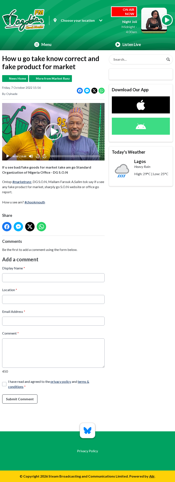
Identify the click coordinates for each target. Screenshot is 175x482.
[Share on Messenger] (87, 91)
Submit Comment (20, 399)
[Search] (168, 59)
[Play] (8, 156)
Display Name (13, 268)
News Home (17, 78)
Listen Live (131, 44)
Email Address (13, 311)
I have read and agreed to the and (48, 384)
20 (38, 156)
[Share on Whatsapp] (102, 91)
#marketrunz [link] (21, 182)
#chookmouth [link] (35, 202)
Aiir (152, 476)
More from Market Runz (53, 78)
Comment (10, 333)
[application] (53, 131)
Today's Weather (128, 151)
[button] (53, 131)
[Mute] (31, 156)
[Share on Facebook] (80, 91)
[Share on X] (94, 91)
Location (9, 290)
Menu (46, 44)
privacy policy (61, 381)
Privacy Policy (87, 451)
